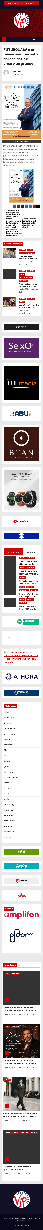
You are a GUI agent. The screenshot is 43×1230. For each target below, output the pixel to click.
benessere (31, 271)
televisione (9, 831)
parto (6, 799)
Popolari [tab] (31, 552)
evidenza (29, 587)
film (5, 750)
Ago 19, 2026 (10, 1120)
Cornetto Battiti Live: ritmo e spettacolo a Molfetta (29, 596)
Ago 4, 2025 (10, 1173)
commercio (9, 728)
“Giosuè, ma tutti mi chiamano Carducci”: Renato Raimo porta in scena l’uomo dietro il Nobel (20, 1010)
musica (7, 788)
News (21, 253)
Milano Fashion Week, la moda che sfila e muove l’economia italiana (20, 1115)
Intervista (8, 772)
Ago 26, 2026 (11, 1014)
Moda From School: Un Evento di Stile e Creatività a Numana (29, 307)
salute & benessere (26, 277)
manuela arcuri (11, 777)
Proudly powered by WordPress (15, 1218)
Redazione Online (26, 1014)
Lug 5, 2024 (23, 310)
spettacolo (23, 281)
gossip (30, 250)
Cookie (28, 1225)
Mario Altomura (24, 1173)
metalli (7, 783)
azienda (22, 250)
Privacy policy (18, 1225)
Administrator (20, 72)
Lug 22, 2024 (24, 289)
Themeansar (21, 1220)
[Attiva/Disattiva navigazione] (34, 39)
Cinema (22, 577)
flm (5, 755)
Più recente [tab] (13, 552)
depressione (9, 734)
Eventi (22, 302)
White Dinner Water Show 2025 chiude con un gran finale (28, 609)
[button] (38, 39)
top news (34, 590)
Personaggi (30, 253)
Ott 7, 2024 (24, 261)
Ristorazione (9, 815)
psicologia (8, 810)
